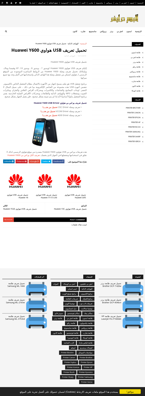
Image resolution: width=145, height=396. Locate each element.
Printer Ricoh (134, 127)
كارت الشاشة (69, 342)
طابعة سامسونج (134, 76)
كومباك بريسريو (86, 347)
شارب (91, 3)
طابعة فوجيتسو (72, 333)
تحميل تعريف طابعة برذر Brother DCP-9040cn (111, 301)
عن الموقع (42, 3)
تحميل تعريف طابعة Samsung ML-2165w (15, 301)
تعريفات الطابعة (72, 298)
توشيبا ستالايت (86, 308)
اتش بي (124, 3)
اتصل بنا (32, 3)
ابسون (132, 3)
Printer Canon (133, 112)
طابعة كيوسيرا (73, 338)
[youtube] (11, 3)
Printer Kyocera (85, 372)
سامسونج (99, 3)
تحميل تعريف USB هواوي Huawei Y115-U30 (46, 196)
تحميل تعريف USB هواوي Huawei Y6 (17, 196)
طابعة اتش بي (135, 57)
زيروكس (109, 3)
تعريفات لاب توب (85, 303)
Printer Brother (133, 108)
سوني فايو (59, 313)
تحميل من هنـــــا (50, 107)
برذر (116, 3)
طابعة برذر (136, 62)
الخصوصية (64, 3)
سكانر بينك (88, 313)
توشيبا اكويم (70, 303)
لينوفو (73, 347)
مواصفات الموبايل (85, 352)
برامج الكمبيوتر (86, 293)
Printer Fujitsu (70, 362)
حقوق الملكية (53, 3)
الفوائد (55, 284)
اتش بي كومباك (69, 284)
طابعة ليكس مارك (85, 342)
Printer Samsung (132, 132)
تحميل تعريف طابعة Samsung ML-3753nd (15, 317)
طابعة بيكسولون (86, 323)
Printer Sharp (134, 136)
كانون (84, 3)
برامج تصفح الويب (69, 293)
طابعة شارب (136, 81)
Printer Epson (134, 117)
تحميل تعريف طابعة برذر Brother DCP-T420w (111, 285)
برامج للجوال (87, 298)
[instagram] (7, 3)
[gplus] (2, 3)
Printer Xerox (134, 141)
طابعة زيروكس (135, 71)
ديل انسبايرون (70, 308)
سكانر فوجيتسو (73, 313)
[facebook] (20, 3)
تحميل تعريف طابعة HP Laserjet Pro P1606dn (111, 317)
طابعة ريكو (136, 67)
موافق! (130, 391)
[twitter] (16, 3)
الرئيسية (140, 3)
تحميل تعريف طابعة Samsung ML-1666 (16, 285)
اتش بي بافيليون (86, 284)
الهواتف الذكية (73, 43)
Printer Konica (73, 367)
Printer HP (135, 122)
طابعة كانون (136, 86)
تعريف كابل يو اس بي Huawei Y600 (23, 155)
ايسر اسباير (72, 289)
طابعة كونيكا (136, 91)
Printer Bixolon (67, 352)
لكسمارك (75, 3)
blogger (8, 220)
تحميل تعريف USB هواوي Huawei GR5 (75, 196)
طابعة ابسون (135, 52)
